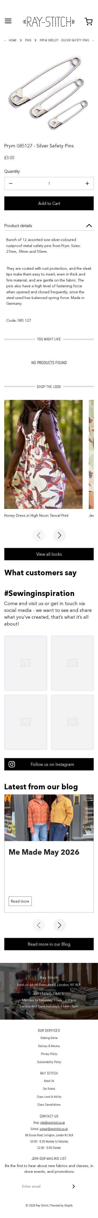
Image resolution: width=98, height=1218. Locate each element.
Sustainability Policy (49, 1062)
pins (28, 40)
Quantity (12, 171)
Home (12, 40)
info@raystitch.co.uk (52, 1123)
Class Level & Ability (49, 1097)
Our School (49, 1089)
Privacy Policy (49, 1054)
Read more (20, 901)
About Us (49, 1081)
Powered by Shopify (61, 1205)
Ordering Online (49, 1038)
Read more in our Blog (49, 944)
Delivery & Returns (49, 1046)
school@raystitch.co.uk (54, 1129)
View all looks (49, 554)
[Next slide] (59, 535)
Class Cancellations (49, 1104)
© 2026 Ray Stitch (37, 1205)
